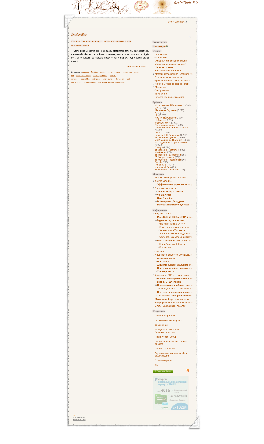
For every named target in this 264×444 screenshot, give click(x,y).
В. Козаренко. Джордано (170, 201)
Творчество (161, 94)
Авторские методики (165, 188)
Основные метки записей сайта (171, 61)
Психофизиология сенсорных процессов (180, 292)
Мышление (160, 87)
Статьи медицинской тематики (170, 306)
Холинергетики (165, 271)
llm (157, 115)
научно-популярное (165, 118)
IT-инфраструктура (164, 157)
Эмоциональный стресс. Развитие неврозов (167, 331)
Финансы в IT (162, 165)
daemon (85, 72)
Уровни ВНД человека (169, 282)
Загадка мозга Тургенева (172, 230)
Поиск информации (165, 315)
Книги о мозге (162, 54)
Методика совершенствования (170, 177)
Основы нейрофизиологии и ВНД (175, 278)
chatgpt (159, 147)
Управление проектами (167, 170)
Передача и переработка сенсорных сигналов (182, 285)
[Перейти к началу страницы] (74, 416)
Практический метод (165, 337)
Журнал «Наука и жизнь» (170, 220)
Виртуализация (89, 82)
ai (156, 113)
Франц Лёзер (164, 195)
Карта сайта (161, 57)
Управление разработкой (168, 155)
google (158, 162)
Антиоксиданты (166, 258)
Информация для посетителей (170, 64)
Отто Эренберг (165, 198)
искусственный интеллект (168, 105)
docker (103, 72)
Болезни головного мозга (168, 70)
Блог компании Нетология (113, 79)
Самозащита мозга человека (174, 227)
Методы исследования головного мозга (175, 74)
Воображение (162, 90)
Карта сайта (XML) (79, 420)
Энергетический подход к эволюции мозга (180, 234)
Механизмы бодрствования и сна (172, 299)
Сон (157, 365)
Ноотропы (163, 261)
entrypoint (96, 79)
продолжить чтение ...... (137, 66)
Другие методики (163, 181)
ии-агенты (160, 152)
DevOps (94, 72)
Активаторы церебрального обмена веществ (182, 265)
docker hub (127, 72)
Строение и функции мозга (168, 77)
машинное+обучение (166, 137)
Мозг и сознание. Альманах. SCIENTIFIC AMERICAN (185, 241)
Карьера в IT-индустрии (167, 135)
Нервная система (164, 67)
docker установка (100, 76)
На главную (159, 46)
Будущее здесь (163, 123)
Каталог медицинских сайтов (169, 97)
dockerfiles (79, 34)
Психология (165, 247)
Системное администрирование (111, 82)
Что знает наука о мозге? (172, 224)
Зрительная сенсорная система (174, 295)
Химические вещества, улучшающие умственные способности (187, 255)
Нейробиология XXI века (172, 244)
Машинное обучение (166, 110)
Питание (159, 251)
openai (158, 132)
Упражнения (161, 325)
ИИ (156, 108)
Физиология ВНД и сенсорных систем (174, 275)
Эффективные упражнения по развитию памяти (183, 184)
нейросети (160, 120)
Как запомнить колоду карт (168, 320)
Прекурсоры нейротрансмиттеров (176, 268)
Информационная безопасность (171, 127)
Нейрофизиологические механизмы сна (175, 302)
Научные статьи (163, 213)
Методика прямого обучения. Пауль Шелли (181, 205)
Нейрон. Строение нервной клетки (172, 84)
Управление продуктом (167, 150)
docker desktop (114, 72)
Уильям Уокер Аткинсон (170, 191)
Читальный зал (163, 167)
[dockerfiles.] (166, 7)
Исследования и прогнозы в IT (171, 142)
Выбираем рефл (163, 360)
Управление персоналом (168, 160)
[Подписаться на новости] (187, 372)
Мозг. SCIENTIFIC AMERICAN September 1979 (181, 217)
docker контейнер (83, 76)
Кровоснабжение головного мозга (172, 80)
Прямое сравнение (165, 348)
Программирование (165, 125)
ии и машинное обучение (168, 140)
